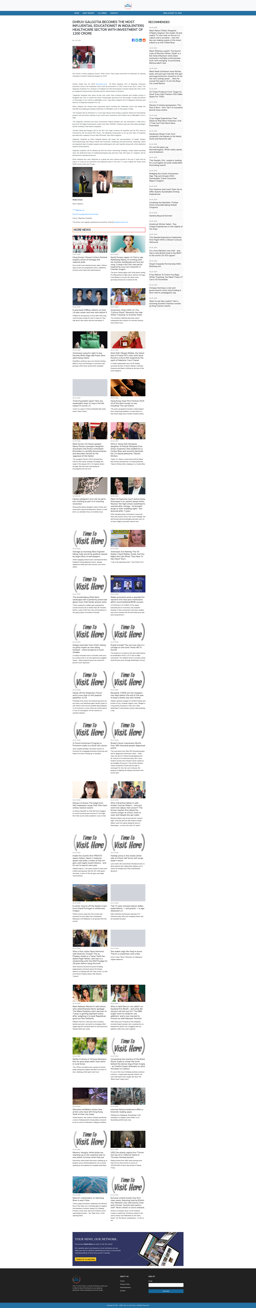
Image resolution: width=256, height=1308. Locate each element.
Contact (123, 1291)
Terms (122, 1281)
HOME (76, 13)
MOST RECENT (88, 13)
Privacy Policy (125, 1284)
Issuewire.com (101, 84)
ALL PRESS (102, 13)
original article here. (121, 222)
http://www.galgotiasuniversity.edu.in (85, 214)
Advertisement (125, 1287)
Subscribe (166, 1291)
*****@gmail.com (78, 210)
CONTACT (114, 13)
